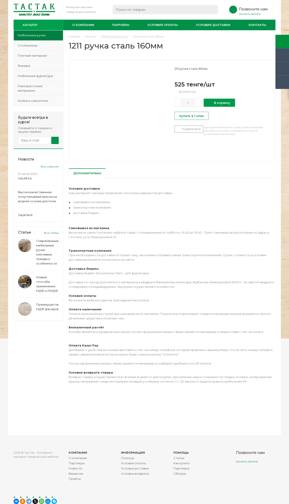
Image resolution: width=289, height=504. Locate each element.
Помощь (181, 452)
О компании (83, 25)
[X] (35, 501)
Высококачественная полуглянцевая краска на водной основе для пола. (37, 196)
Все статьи (51, 233)
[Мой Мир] (48, 501)
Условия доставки (213, 25)
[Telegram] (29, 501)
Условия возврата (135, 473)
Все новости (50, 166)
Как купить (181, 463)
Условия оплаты (162, 25)
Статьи (178, 458)
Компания (78, 452)
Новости (75, 468)
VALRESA (25, 178)
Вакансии (76, 473)
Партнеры (120, 25)
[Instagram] (239, 472)
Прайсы (75, 479)
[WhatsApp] (41, 501)
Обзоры (179, 473)
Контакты (257, 25)
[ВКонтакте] (16, 501)
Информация (133, 452)
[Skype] (54, 501)
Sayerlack (25, 215)
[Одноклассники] (22, 501)
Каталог (30, 25)
